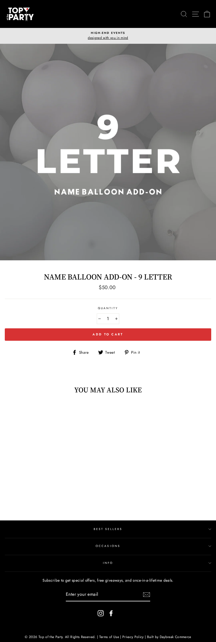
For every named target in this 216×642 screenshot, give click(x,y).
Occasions (108, 546)
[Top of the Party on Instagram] (101, 613)
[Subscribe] (146, 594)
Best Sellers (108, 529)
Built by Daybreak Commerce (169, 636)
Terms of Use (109, 636)
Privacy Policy (133, 636)
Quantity (108, 308)
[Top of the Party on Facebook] (111, 613)
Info (108, 563)
